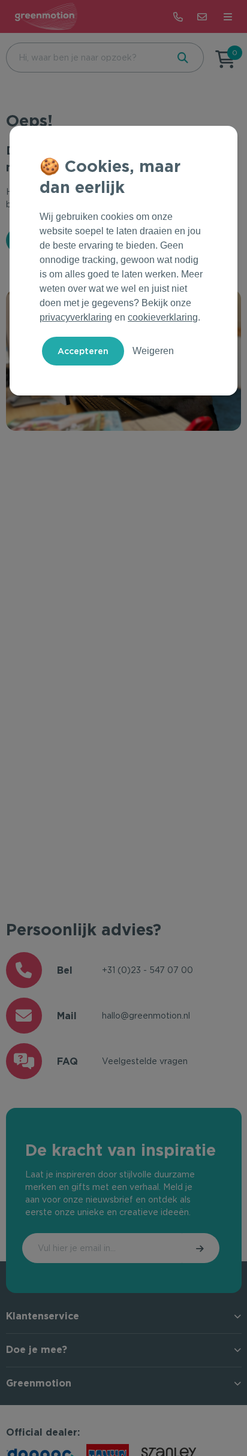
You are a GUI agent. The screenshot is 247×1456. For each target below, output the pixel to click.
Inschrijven (200, 1248)
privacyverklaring (76, 317)
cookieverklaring (163, 317)
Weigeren (153, 351)
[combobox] (85, 58)
